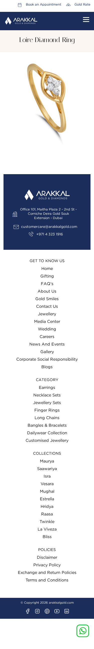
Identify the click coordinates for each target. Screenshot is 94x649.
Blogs (47, 367)
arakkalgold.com (61, 602)
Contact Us (47, 306)
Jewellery (47, 314)
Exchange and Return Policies (47, 573)
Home (47, 269)
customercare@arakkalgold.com (49, 227)
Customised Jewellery (47, 441)
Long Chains (47, 418)
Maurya (47, 461)
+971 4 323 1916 (49, 234)
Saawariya (47, 469)
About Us (47, 291)
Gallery (47, 352)
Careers (47, 337)
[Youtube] (57, 611)
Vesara (47, 484)
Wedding (47, 329)
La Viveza (47, 529)
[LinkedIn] (66, 611)
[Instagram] (37, 611)
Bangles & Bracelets (47, 425)
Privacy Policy (47, 565)
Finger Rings (47, 410)
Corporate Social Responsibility (47, 359)
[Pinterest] (47, 611)
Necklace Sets (47, 395)
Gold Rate (82, 4)
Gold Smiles (47, 299)
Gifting (47, 276)
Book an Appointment (43, 4)
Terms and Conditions (47, 580)
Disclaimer (47, 557)
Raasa (47, 514)
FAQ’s (47, 284)
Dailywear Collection (47, 433)
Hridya (47, 507)
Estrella (47, 499)
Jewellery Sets (47, 403)
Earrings (47, 388)
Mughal (47, 491)
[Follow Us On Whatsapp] (82, 631)
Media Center (47, 322)
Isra (47, 476)
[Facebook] (27, 611)
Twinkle (47, 522)
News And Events (47, 344)
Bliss (47, 537)
